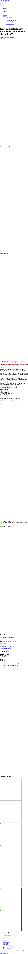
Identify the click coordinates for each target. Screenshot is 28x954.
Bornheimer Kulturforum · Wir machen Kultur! (10, 401)
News (4, 12)
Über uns (5, 13)
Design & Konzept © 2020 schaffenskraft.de (14, 951)
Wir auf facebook (10, 21)
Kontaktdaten (9, 17)
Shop (4, 9)
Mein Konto (5, 940)
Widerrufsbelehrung (10, 24)
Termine (5, 11)
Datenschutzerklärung (11, 20)
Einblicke (5, 15)
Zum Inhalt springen (4, 0)
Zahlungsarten (6, 943)
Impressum (8, 18)
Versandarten (6, 942)
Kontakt (5, 16)
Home (4, 8)
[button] (4, 953)
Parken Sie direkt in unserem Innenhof (11, 665)
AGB (7, 22)
